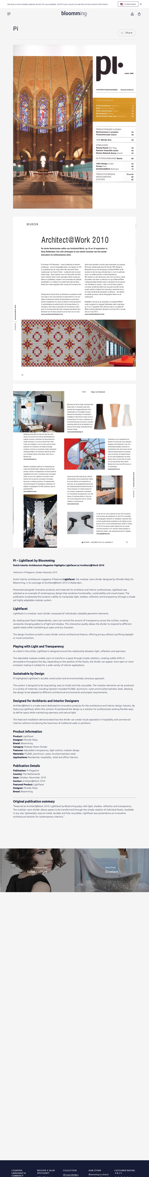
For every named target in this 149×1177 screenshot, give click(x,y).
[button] (8, 13)
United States (130, 4)
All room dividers (70, 1174)
